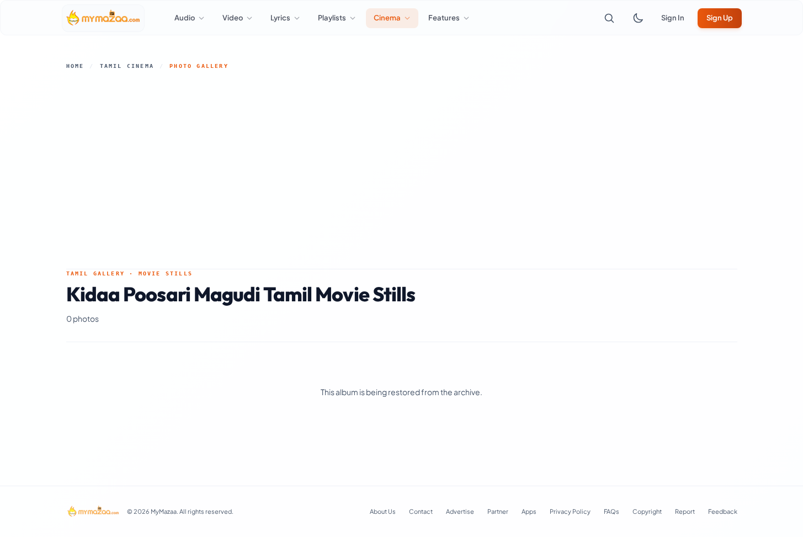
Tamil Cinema (127, 66)
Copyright (647, 511)
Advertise (460, 511)
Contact (421, 511)
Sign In (672, 17)
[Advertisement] (402, 169)
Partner (497, 511)
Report (685, 511)
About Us (383, 511)
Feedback (722, 511)
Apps (529, 511)
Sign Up (719, 17)
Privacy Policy (570, 511)
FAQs (611, 511)
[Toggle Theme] (638, 18)
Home (75, 66)
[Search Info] (609, 18)
